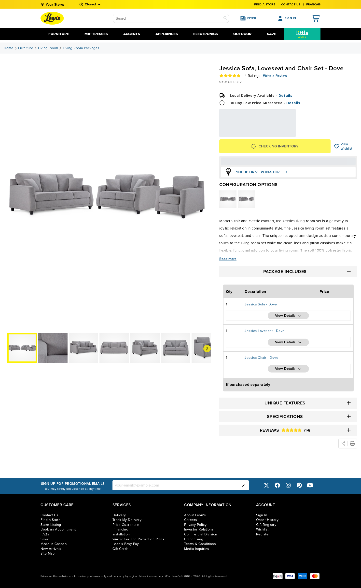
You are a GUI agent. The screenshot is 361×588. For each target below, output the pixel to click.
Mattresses (96, 34)
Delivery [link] (119, 515)
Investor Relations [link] (199, 529)
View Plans (280, 133)
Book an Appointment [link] (58, 529)
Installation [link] (121, 534)
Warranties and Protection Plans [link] (138, 539)
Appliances (166, 34)
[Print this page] (352, 443)
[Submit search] (225, 18)
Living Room (48, 48)
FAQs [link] (45, 534)
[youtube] (310, 485)
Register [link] (263, 534)
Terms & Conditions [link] (200, 543)
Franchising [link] (193, 539)
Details (285, 95)
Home (8, 48)
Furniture (58, 34)
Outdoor (242, 34)
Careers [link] (190, 519)
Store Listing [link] (51, 524)
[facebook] (277, 485)
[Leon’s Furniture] (52, 18)
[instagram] (288, 485)
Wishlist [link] (262, 529)
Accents (131, 34)
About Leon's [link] (195, 515)
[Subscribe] (243, 485)
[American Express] (302, 576)
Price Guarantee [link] (125, 524)
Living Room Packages (81, 48)
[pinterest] (299, 485)
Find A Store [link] (264, 4)
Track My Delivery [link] (127, 519)
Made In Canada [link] (54, 543)
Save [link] (44, 539)
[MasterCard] (315, 576)
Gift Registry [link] (266, 524)
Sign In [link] (261, 515)
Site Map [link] (48, 553)
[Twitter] (266, 485)
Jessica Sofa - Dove (261, 304)
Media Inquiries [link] (196, 548)
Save (271, 34)
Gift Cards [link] (120, 548)
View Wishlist (336, 146)
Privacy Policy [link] (195, 524)
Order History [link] (267, 519)
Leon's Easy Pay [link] (125, 543)
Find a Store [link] (50, 519)
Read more (227, 259)
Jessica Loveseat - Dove (265, 330)
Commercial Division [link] (200, 534)
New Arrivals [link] (51, 548)
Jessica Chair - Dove (261, 357)
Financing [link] (120, 529)
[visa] (290, 576)
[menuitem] (302, 34)
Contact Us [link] (291, 4)
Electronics (205, 34)
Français (313, 4)
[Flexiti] (278, 576)
